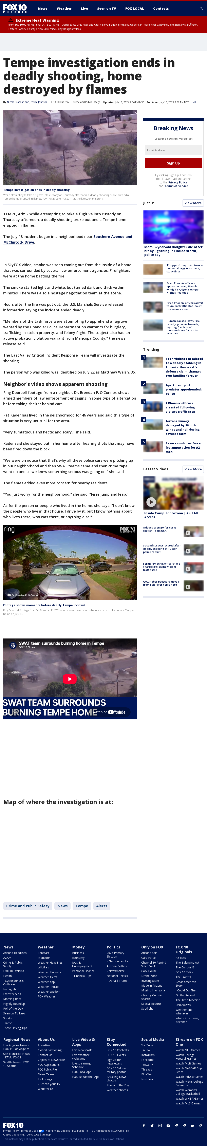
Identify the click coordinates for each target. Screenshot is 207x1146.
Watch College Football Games (186, 1056)
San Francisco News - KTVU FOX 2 (16, 1055)
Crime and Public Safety (86, 102)
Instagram (148, 1055)
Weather (46, 947)
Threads (146, 1069)
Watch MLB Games (188, 1063)
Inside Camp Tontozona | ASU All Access (171, 515)
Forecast (43, 953)
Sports (7, 1018)
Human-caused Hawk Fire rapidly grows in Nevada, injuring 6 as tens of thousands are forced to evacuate (183, 327)
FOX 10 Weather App (85, 1077)
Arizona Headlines (15, 953)
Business (78, 953)
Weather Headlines (50, 962)
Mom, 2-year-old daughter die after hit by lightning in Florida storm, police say (173, 251)
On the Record (185, 995)
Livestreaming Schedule (81, 1065)
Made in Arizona (152, 985)
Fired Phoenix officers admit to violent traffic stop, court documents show (185, 306)
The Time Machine (188, 1000)
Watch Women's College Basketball (188, 1092)
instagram (160, 1125)
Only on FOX (152, 947)
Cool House (149, 971)
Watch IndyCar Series (189, 1077)
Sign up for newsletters (114, 1061)
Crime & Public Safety (12, 964)
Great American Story (186, 983)
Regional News (16, 1039)
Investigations (150, 981)
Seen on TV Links (14, 1013)
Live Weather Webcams (80, 1056)
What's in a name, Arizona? (187, 1020)
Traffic (7, 1023)
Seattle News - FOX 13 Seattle (16, 1064)
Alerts (101, 905)
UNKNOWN (183, 1005)
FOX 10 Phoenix (60, 102)
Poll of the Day (13, 1008)
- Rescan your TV (49, 1084)
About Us (46, 1039)
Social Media (152, 1039)
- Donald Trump (117, 981)
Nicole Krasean (15, 102)
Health (7, 976)
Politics (113, 947)
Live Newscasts (82, 1050)
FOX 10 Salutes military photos (117, 1070)
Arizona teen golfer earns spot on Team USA (159, 529)
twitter (152, 1125)
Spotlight (147, 1008)
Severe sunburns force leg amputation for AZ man (183, 447)
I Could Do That (186, 990)
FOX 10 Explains (13, 971)
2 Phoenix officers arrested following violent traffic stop (180, 407)
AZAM (7, 958)
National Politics (117, 976)
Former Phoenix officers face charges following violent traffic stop (161, 567)
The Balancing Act (187, 962)
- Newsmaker (115, 971)
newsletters (200, 1125)
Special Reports (151, 1004)
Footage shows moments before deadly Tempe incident (44, 605)
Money (78, 947)
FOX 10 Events (116, 1055)
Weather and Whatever (184, 1011)
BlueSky (146, 1074)
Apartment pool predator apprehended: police (184, 389)
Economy (78, 958)
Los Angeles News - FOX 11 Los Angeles (16, 1047)
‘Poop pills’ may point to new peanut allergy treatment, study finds (185, 268)
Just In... (150, 202)
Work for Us (46, 1089)
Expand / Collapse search (201, 8)
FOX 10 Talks (184, 972)
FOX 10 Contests (118, 1050)
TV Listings (45, 1079)
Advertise (44, 1045)
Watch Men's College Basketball (189, 1083)
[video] (173, 493)
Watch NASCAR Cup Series (189, 1070)
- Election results (117, 961)
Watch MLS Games (188, 1103)
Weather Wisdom (49, 991)
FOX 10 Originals (184, 949)
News (62, 905)
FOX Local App (81, 1072)
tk (176, 1125)
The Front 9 (183, 977)
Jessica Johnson (39, 102)
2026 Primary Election (115, 954)
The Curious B (185, 967)
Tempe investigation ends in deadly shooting (36, 190)
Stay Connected (116, 1042)
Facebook (147, 1060)
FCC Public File (47, 1069)
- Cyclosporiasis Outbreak (13, 982)
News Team (46, 1074)
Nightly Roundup (14, 1004)
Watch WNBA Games (190, 1098)
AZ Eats (181, 958)
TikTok (145, 1050)
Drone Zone (149, 976)
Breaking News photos (117, 1078)
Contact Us (45, 1055)
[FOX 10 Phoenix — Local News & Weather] (16, 8)
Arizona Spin (149, 953)
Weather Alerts (47, 977)
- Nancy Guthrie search (151, 997)
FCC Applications (49, 1064)
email (192, 1125)
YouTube (147, 1045)
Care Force (148, 958)
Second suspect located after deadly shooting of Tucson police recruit (162, 549)
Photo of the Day (118, 1085)
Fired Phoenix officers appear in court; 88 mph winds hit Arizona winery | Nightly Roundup (184, 287)
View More (193, 203)
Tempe (82, 905)
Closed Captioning (49, 1050)
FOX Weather (46, 996)
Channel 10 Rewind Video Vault (153, 964)
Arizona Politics (117, 966)
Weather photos (117, 1090)
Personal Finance (83, 971)
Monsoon (44, 958)
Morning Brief (12, 999)
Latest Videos (155, 469)
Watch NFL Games (188, 1050)
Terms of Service (176, 186)
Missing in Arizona (153, 990)
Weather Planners (49, 972)
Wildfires (43, 967)
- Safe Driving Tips (15, 1028)
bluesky (184, 1125)
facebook (144, 1125)
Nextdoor (147, 1079)
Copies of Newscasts (51, 1060)
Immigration (11, 989)
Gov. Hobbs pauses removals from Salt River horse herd (161, 583)
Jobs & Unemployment (82, 964)
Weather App (46, 982)
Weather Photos (48, 987)
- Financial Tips (82, 976)
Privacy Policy (177, 182)
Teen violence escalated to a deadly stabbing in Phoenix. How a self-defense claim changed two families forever (184, 367)
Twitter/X (147, 1064)
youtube (168, 1125)
